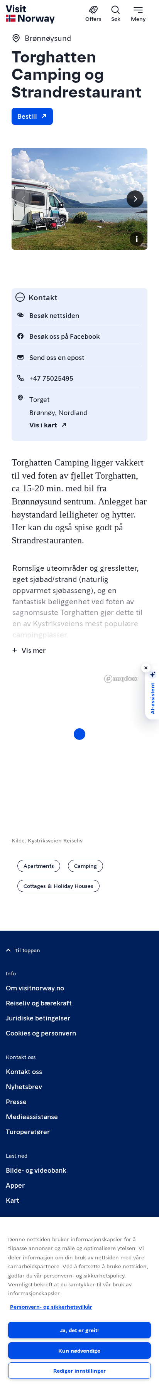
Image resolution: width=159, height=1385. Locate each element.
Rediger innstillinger (79, 1370)
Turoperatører (28, 1131)
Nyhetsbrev (24, 1086)
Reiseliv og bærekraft (39, 1002)
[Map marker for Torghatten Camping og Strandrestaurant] (79, 734)
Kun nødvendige (79, 1350)
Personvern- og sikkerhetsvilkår (51, 1306)
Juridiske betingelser (38, 1017)
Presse (16, 1101)
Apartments (39, 865)
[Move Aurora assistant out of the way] (146, 667)
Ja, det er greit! (79, 1329)
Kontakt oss (24, 1071)
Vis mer (34, 649)
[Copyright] (137, 239)
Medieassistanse (32, 1116)
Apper (15, 1184)
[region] (79, 1301)
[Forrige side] (23, 198)
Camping (85, 865)
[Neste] (135, 198)
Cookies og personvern (41, 1032)
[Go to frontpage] (31, 14)
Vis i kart (43, 424)
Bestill (27, 115)
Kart (12, 1199)
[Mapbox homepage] (121, 678)
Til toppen (27, 949)
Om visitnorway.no (35, 987)
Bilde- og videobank (36, 1169)
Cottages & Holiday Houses (58, 885)
